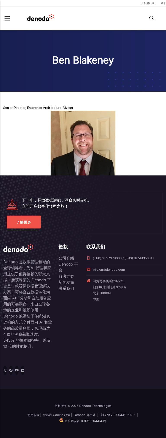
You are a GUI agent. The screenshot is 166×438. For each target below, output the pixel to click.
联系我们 (66, 288)
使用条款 (33, 415)
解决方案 (66, 276)
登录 (163, 3)
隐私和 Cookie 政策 (56, 415)
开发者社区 (147, 3)
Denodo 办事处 (85, 415)
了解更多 (23, 222)
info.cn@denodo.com (109, 269)
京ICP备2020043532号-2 (117, 415)
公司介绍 (66, 258)
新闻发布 (66, 282)
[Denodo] (40, 18)
